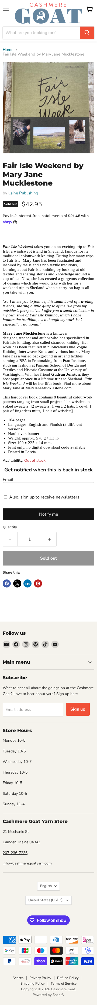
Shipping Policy (32, 983)
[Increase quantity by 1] (49, 539)
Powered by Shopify (48, 994)
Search (18, 978)
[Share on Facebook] (7, 583)
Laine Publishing (23, 193)
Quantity (10, 527)
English (46, 886)
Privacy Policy (40, 978)
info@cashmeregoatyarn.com (27, 863)
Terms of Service (64, 983)
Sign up (77, 709)
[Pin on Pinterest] (38, 583)
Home (8, 49)
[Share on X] (17, 583)
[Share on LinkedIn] (27, 583)
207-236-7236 (15, 852)
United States (46, 900)
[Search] (87, 33)
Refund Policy (68, 978)
